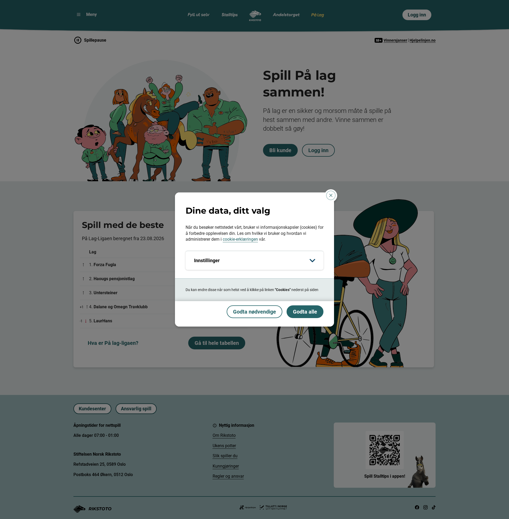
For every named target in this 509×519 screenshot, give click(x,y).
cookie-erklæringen (240, 239)
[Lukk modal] (331, 195)
